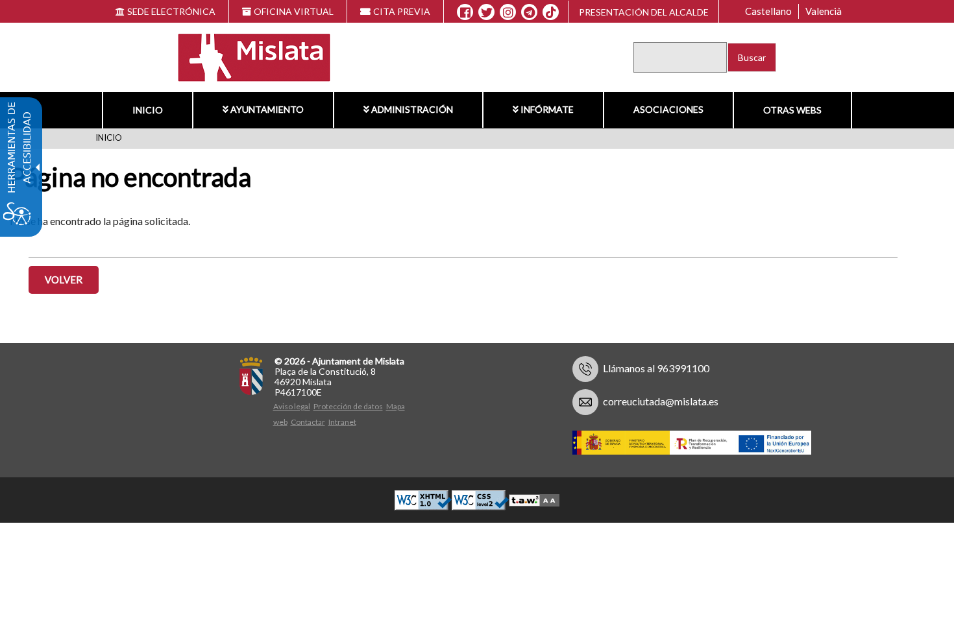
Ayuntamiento (267, 109)
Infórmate (547, 109)
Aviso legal (291, 406)
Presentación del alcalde (644, 12)
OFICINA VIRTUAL (294, 11)
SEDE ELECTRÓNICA (171, 11)
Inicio (147, 109)
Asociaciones (668, 109)
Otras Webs (792, 109)
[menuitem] (147, 110)
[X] (486, 12)
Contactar (308, 422)
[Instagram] (507, 12)
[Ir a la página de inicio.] (246, 56)
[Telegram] (529, 12)
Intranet (342, 422)
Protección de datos (348, 406)
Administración (412, 109)
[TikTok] (551, 12)
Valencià (823, 11)
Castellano (768, 11)
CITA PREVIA (401, 11)
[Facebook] (465, 12)
